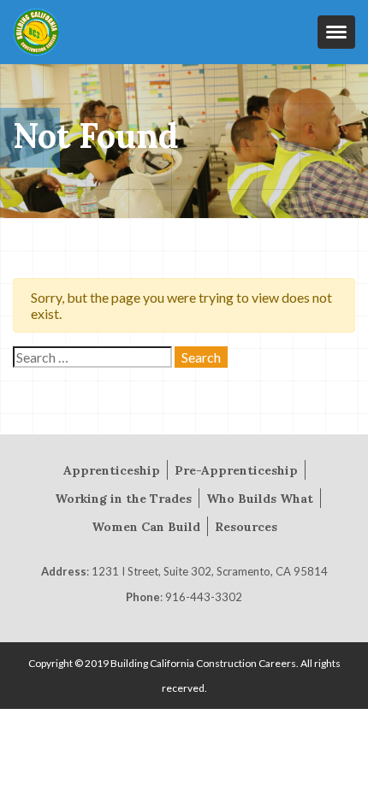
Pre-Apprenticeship (236, 470)
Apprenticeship (111, 470)
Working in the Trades (123, 498)
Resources (246, 526)
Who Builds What (259, 498)
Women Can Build (146, 526)
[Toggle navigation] (336, 32)
